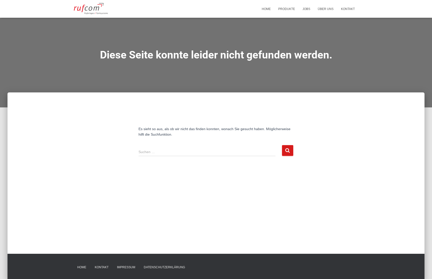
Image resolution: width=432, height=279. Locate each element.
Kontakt (348, 9)
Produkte (286, 9)
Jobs (306, 9)
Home (266, 9)
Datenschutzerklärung (164, 267)
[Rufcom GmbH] (91, 9)
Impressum (126, 267)
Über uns (326, 9)
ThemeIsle (350, 268)
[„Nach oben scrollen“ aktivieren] (422, 269)
